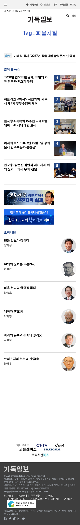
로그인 (73, 4)
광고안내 (22, 495)
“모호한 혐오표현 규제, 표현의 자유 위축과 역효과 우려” (26, 79)
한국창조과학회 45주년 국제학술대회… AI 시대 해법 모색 (25, 123)
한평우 (8, 363)
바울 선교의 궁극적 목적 (20, 287)
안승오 (8, 292)
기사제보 (49, 495)
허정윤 (8, 269)
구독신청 (64, 4)
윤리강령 (69, 498)
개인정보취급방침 (16, 498)
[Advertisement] (40, 408)
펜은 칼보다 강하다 (16, 240)
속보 (8, 56)
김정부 (8, 340)
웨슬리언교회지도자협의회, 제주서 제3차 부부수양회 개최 (25, 101)
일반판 (47, 4)
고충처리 (55, 498)
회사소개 (9, 495)
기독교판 (34, 4)
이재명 (8, 316)
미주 (55, 4)
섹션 (5, 5)
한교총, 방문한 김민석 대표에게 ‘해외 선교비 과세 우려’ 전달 (27, 167)
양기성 (8, 245)
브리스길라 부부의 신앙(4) (21, 359)
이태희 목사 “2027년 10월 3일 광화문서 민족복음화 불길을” (27, 145)
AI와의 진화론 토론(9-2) (19, 264)
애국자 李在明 (13, 311)
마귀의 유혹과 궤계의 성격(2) (23, 335)
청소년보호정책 (38, 498)
